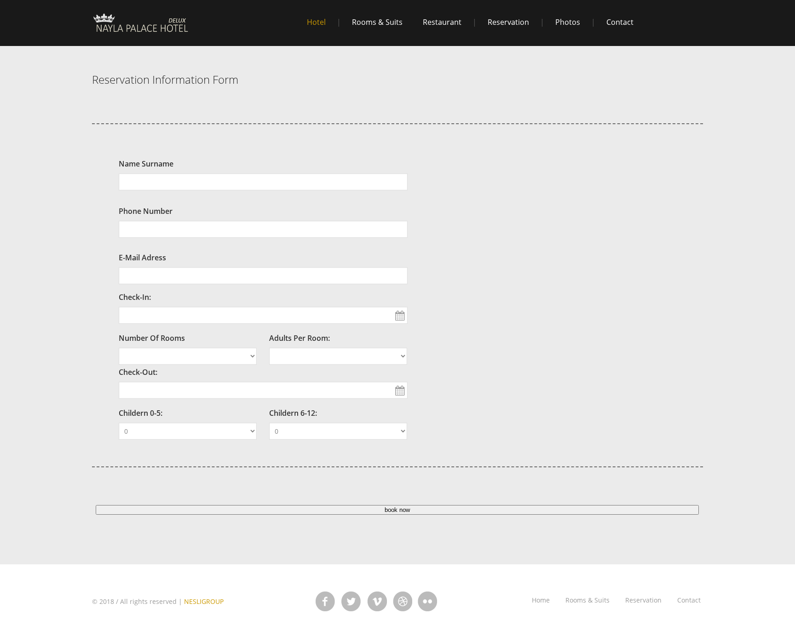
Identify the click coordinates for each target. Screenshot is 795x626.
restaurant (442, 22)
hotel (316, 22)
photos (567, 22)
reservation (508, 22)
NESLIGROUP (204, 601)
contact (620, 22)
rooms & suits (377, 22)
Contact (689, 600)
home (541, 600)
